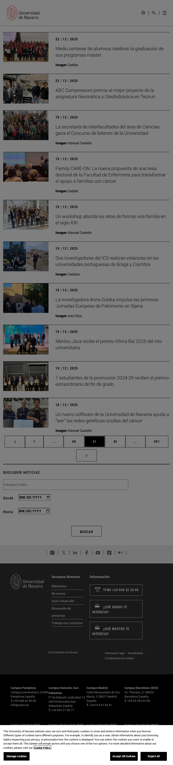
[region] (86, 745)
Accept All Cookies (123, 756)
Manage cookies (17, 756)
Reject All (153, 756)
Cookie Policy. (42, 748)
